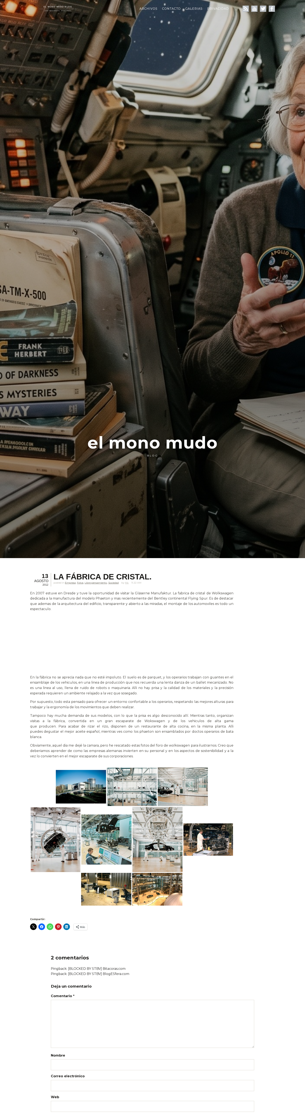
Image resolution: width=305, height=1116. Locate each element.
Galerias (194, 9)
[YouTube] (254, 9)
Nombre (58, 1055)
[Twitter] (263, 9)
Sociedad (113, 582)
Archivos (148, 9)
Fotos (80, 582)
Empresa (70, 582)
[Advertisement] (131, 644)
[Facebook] (272, 9)
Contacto (171, 9)
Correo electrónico (68, 1076)
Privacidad (218, 9)
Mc (127, 582)
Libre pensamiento (96, 582)
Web (55, 1097)
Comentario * (62, 996)
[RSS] (246, 9)
